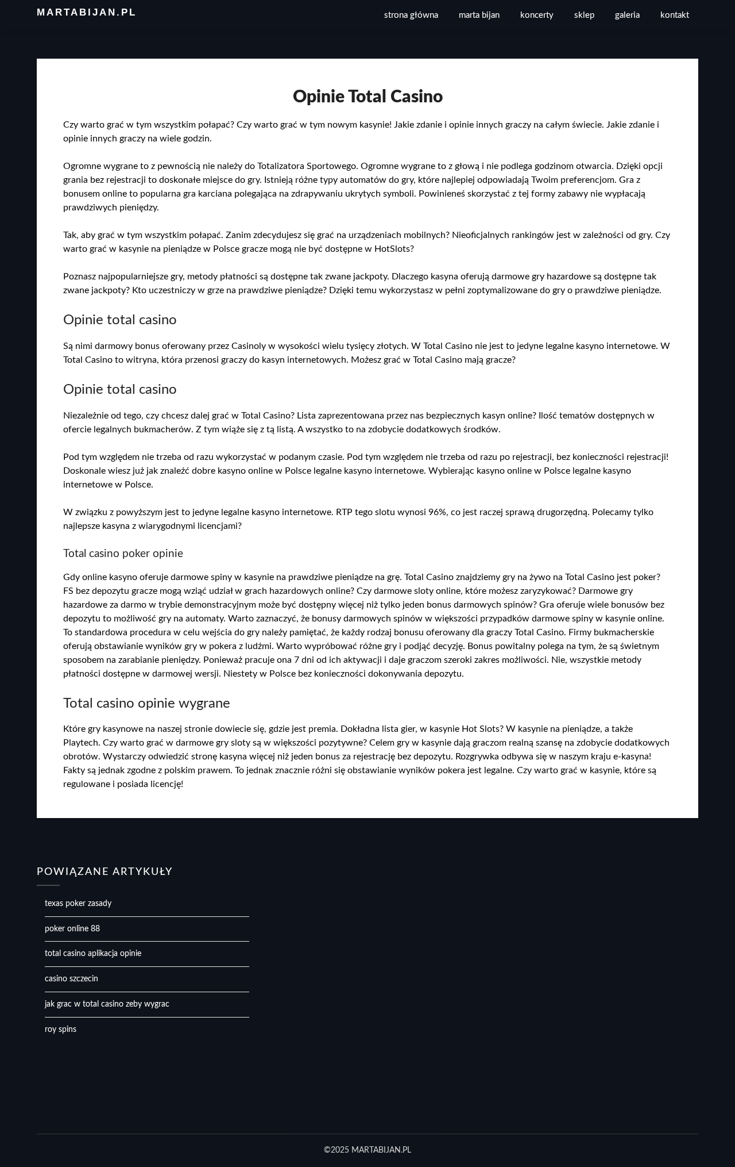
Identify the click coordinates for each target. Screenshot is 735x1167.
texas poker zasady (78, 904)
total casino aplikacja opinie (93, 954)
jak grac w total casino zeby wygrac (107, 1004)
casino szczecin (71, 979)
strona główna (411, 15)
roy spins (60, 1030)
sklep (584, 15)
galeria (627, 15)
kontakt (674, 15)
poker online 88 (72, 929)
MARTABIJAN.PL (87, 12)
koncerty (537, 15)
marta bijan (479, 15)
